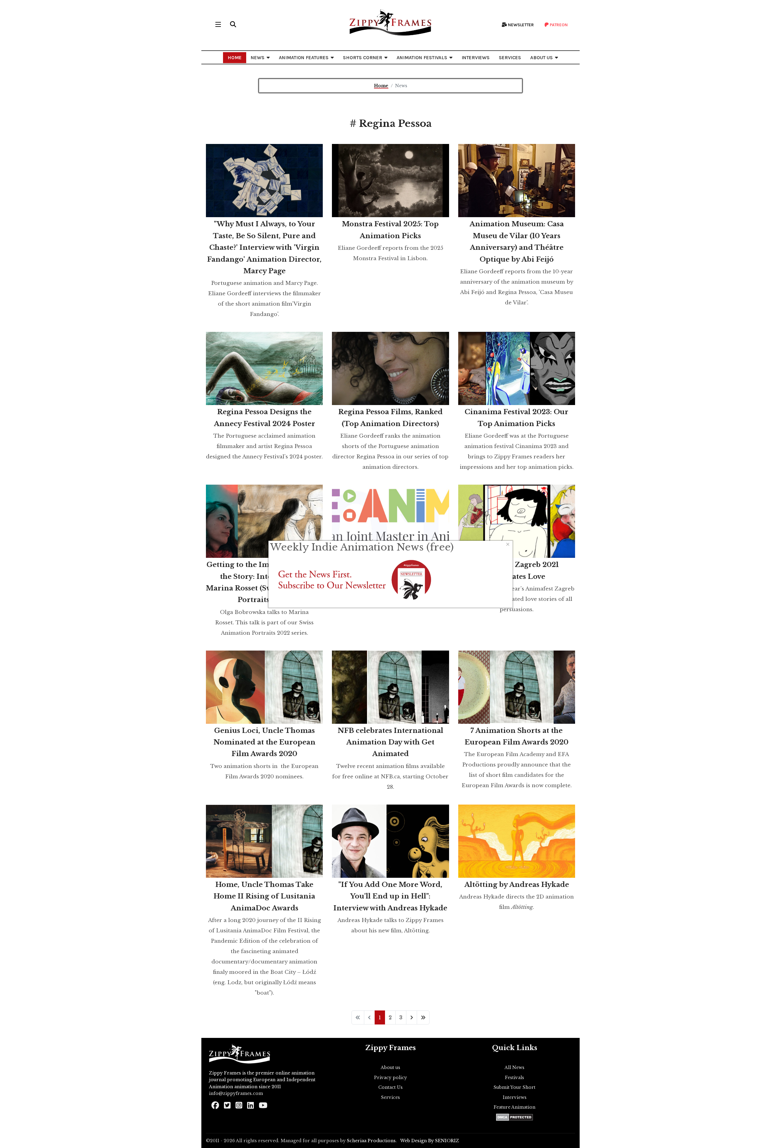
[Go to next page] (411, 1017)
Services (390, 1097)
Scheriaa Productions (371, 1140)
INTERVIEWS (476, 57)
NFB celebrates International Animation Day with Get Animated (390, 742)
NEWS (258, 57)
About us (390, 1067)
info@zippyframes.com (236, 1093)
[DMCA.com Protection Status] (514, 1117)
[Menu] (218, 24)
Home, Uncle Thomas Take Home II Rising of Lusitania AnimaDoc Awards (264, 896)
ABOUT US (541, 57)
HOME (235, 57)
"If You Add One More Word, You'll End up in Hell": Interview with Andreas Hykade (390, 896)
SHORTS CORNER (362, 57)
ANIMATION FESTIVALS (422, 57)
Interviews (515, 1097)
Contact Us (390, 1087)
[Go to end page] (423, 1017)
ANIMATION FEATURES (304, 57)
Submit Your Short (514, 1087)
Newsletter (520, 24)
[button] (233, 24)
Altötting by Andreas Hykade (516, 885)
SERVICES (510, 57)
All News (514, 1067)
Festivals (514, 1077)
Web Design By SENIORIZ (429, 1140)
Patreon (558, 24)
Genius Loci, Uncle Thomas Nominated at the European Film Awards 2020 (264, 742)
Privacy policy (390, 1077)
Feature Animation (514, 1107)
